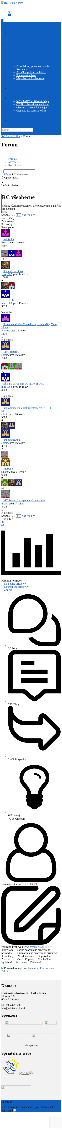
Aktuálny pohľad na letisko (31, 72)
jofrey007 (6, 274)
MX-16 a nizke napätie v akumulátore (24, 500)
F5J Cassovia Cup (19, 88)
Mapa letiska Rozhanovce (30, 78)
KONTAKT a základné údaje (32, 101)
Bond (4, 242)
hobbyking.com (11, 439)
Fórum (13, 53)
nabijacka (8, 239)
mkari (4, 503)
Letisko (13, 62)
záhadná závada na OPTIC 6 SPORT (23, 383)
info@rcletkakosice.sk (13, 1008)
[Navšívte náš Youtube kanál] (9, 11)
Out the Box (20, 1101)
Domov (13, 33)
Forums (12, 158)
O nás (12, 98)
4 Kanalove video (13, 271)
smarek (5, 471)
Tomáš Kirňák (30, 884)
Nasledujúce (29, 214)
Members (13, 161)
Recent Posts (15, 165)
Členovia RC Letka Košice (31, 110)
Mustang (8, 468)
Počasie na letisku (26, 75)
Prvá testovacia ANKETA (38, 946)
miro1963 (6, 303)
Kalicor (5, 330)
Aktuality (14, 43)
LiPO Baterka (11, 351)
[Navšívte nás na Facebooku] (9, 14)
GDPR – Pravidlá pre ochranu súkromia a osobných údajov (32, 106)
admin (4, 354)
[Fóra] (2, 174)
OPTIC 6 (8, 300)
